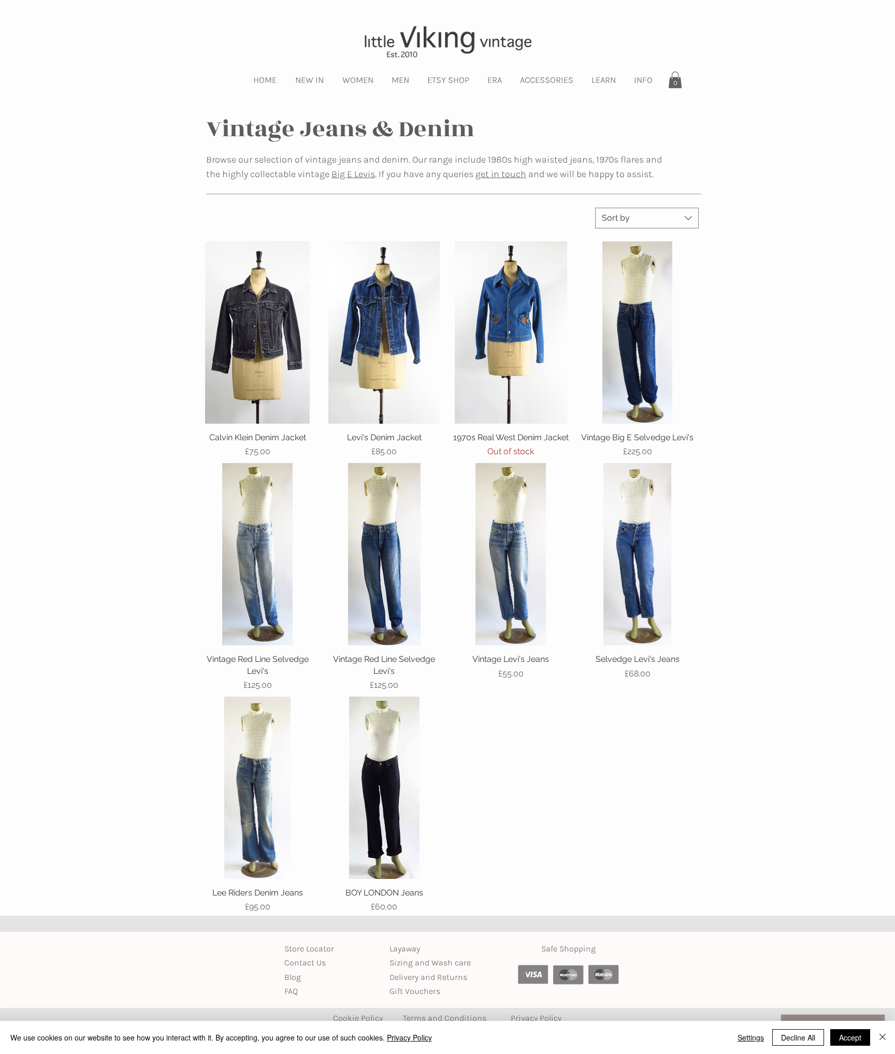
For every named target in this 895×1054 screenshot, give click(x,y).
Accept (850, 1037)
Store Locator (309, 949)
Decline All (798, 1037)
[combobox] (647, 218)
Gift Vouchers (414, 991)
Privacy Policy (409, 1037)
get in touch (500, 174)
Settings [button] (751, 1037)
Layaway (404, 949)
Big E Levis (353, 174)
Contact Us (305, 963)
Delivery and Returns (428, 977)
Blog (292, 977)
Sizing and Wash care (430, 963)
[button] (309, 80)
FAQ (291, 991)
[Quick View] (258, 332)
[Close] (882, 1037)
